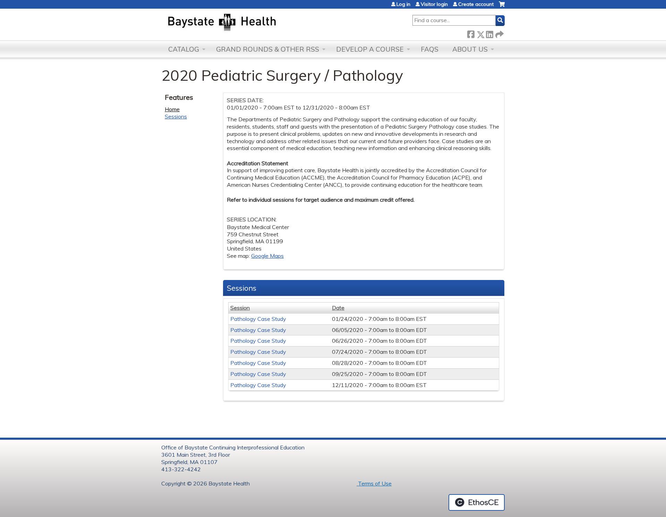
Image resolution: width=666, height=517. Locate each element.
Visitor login (434, 4)
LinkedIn (489, 33)
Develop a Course (370, 49)
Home (172, 109)
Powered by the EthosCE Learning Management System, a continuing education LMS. (477, 502)
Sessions (176, 116)
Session (240, 307)
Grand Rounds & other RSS (267, 49)
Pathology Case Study (258, 318)
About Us (470, 49)
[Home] (254, 23)
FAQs (429, 49)
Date (338, 307)
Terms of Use (374, 483)
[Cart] (502, 7)
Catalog (183, 49)
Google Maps (267, 255)
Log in (403, 4)
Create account (476, 4)
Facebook (470, 33)
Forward (498, 33)
